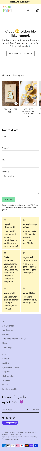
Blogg (4, 343)
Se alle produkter (10, 389)
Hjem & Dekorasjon (10, 367)
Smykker (6, 380)
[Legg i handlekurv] (16, 103)
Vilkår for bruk (23, 437)
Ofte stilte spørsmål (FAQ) (14, 338)
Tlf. (3, 160)
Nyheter (5, 358)
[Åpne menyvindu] (33, 10)
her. (9, 308)
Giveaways (7, 347)
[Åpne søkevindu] (28, 10)
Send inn (9, 199)
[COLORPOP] (7, 10)
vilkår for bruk (31, 207)
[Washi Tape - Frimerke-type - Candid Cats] (28, 93)
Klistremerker (8, 376)
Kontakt (5, 334)
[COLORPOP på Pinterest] (10, 418)
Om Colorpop (8, 326)
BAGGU (5, 363)
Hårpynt (6, 371)
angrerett (27, 300)
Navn (4, 136)
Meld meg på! (33, 410)
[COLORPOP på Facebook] (3, 418)
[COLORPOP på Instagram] (7, 418)
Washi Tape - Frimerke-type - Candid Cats (28, 111)
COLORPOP (20, 432)
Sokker (5, 384)
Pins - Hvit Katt (10, 109)
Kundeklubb (7, 330)
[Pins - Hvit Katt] (10, 93)
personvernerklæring (15, 207)
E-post (5, 148)
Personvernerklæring (9, 437)
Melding (5, 171)
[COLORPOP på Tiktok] (14, 418)
